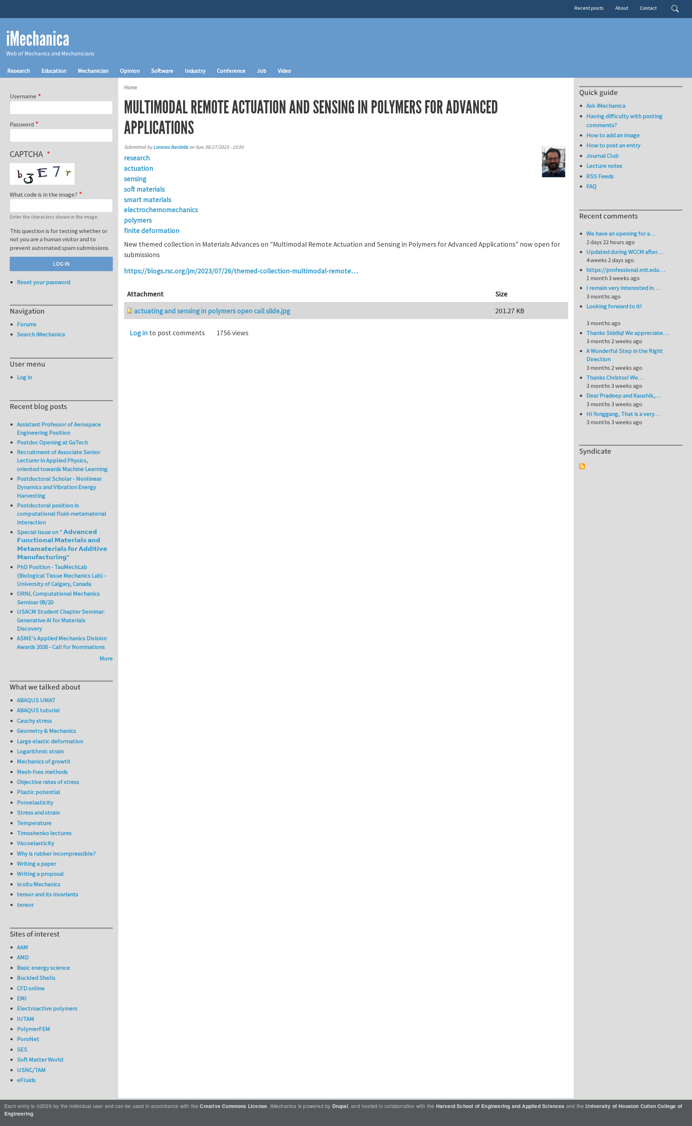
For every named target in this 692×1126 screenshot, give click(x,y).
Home (130, 87)
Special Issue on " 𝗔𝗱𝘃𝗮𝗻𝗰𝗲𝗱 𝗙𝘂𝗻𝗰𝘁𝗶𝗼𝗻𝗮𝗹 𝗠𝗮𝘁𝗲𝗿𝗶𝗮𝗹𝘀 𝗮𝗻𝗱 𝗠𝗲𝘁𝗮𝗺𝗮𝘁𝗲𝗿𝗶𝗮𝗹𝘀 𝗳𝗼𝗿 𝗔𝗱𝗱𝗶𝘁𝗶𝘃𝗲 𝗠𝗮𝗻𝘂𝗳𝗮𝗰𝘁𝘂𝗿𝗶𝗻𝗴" (62, 544)
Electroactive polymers (47, 1008)
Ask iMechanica (605, 105)
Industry (195, 70)
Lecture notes (604, 166)
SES (22, 1049)
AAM (22, 947)
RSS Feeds (600, 176)
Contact (648, 8)
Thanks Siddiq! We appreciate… (627, 333)
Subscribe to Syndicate (582, 466)
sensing (135, 178)
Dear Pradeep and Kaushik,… (623, 395)
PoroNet (28, 1039)
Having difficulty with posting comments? (624, 120)
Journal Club (602, 156)
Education (53, 70)
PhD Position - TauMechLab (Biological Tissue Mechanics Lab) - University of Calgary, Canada (61, 575)
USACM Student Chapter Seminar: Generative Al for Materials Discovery (61, 619)
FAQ (591, 186)
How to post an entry (613, 145)
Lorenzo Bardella (170, 147)
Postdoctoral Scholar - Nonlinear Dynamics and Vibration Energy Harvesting (59, 487)
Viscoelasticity (35, 843)
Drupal (340, 1106)
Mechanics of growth (43, 761)
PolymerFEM (33, 1029)
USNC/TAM (31, 1070)
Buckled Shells (36, 978)
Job (261, 70)
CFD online (31, 988)
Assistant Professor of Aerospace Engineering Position (59, 428)
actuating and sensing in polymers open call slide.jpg (212, 310)
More (106, 658)
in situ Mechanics (39, 884)
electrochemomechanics (161, 209)
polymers (138, 220)
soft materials (144, 189)
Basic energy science (43, 968)
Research (18, 70)
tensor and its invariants (47, 894)
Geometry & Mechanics (46, 731)
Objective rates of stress (48, 782)
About (621, 8)
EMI (22, 998)
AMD (23, 957)
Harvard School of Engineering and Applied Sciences (500, 1106)
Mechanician (93, 70)
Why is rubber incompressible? (56, 853)
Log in (139, 332)
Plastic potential (38, 792)
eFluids (26, 1080)
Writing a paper (36, 863)
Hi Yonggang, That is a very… (623, 414)
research (137, 157)
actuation (138, 168)
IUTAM (25, 1019)
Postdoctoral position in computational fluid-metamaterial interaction (61, 513)
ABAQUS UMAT (36, 700)
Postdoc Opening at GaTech (52, 442)
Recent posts (589, 8)
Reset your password (43, 282)
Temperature (34, 823)
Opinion (130, 70)
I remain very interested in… (623, 288)
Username (23, 96)
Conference (231, 70)
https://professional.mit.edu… (625, 270)
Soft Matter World (40, 1059)
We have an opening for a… (621, 233)
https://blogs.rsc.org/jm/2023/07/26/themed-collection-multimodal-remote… (241, 270)
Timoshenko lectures (44, 833)
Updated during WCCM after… (624, 252)
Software (162, 70)
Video (284, 70)
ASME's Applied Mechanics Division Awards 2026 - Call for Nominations (62, 642)
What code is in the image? (43, 194)
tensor (25, 905)
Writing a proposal (40, 874)
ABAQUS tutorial (38, 710)
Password (22, 124)
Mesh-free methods (42, 772)
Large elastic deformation (50, 741)
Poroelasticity (35, 802)
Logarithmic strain (40, 751)
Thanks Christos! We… (615, 377)
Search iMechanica (41, 334)
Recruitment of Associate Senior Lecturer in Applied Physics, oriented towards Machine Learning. (62, 460)
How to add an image (613, 135)
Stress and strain (38, 812)
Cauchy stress (34, 721)
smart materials (147, 199)
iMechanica (37, 39)
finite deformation (151, 230)
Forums (26, 324)
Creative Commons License (233, 1106)
